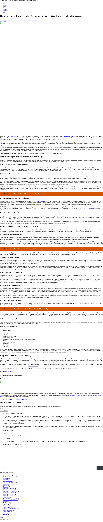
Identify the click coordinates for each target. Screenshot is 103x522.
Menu (4, 504)
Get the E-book (4, 410)
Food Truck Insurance (8, 492)
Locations (5, 501)
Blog (4, 6)
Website (5, 514)
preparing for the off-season (69, 136)
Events (5, 485)
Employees (6, 484)
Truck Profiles (6, 511)
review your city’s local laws (86, 208)
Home (4, 3)
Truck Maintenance (32, 20)
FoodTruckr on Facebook (76, 395)
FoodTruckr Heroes (8, 494)
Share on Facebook (14, 399)
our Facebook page (33, 366)
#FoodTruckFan (7, 475)
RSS (4, 12)
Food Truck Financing (9, 489)
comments (3, 21)
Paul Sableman (9, 371)
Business (5, 479)
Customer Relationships (9, 482)
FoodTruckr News (8, 495)
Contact (5, 9)
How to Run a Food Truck (20, 20)
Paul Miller (6, 413)
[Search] (100, 468)
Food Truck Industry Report (10, 491)
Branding (5, 478)
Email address (3, 409)
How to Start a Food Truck (10, 500)
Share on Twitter (23, 399)
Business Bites (7, 481)
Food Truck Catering (8, 488)
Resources (5, 10)
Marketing (5, 503)
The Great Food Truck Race (10, 508)
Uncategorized (7, 513)
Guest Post (6, 497)
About (4, 5)
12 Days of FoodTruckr (9, 476)
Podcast (5, 7)
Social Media (6, 507)
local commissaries (42, 201)
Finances (5, 487)
